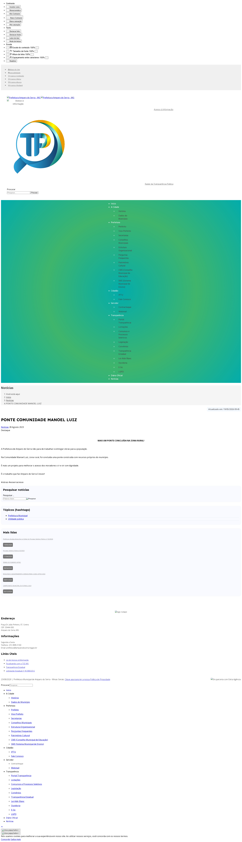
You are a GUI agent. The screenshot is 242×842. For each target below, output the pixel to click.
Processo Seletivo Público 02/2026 (13, 551)
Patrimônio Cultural (123, 264)
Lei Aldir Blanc (124, 358)
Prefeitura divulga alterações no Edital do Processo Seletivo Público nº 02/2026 (28, 539)
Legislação (123, 342)
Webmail (122, 311)
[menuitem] (14, 69)
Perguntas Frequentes (123, 256)
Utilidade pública (16, 519)
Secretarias (123, 235)
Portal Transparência (124, 321)
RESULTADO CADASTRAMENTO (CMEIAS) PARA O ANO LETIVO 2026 (24, 574)
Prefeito (122, 226)
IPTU (120, 295)
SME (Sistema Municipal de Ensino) (124, 284)
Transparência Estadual (124, 352)
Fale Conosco (124, 299)
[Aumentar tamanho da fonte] (36, 51)
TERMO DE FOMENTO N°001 (12, 562)
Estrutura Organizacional (125, 249)
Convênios (123, 346)
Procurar (11, 189)
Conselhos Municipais (123, 241)
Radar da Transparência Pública (159, 184)
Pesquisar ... (8, 495)
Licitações (123, 327)
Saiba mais (16, 839)
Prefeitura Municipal (17, 515)
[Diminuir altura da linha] (7, 54)
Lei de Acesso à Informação (17, 660)
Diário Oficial (117, 375)
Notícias (114, 379)
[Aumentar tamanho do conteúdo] (37, 47)
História (122, 211)
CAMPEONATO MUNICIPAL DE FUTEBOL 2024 (17, 586)
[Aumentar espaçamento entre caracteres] (46, 57)
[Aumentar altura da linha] (32, 54)
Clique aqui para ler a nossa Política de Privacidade (87, 679)
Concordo (5, 839)
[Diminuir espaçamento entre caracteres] (7, 57)
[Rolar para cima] (2, 826)
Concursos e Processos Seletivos (123, 334)
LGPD (121, 372)
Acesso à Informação (163, 109)
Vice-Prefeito (124, 231)
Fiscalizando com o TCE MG (17, 663)
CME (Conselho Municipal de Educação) (125, 273)
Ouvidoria (122, 363)
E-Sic (120, 367)
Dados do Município (123, 217)
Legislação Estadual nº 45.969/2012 (20, 671)
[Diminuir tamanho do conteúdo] (7, 47)
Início (113, 203)
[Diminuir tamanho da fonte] (7, 51)
